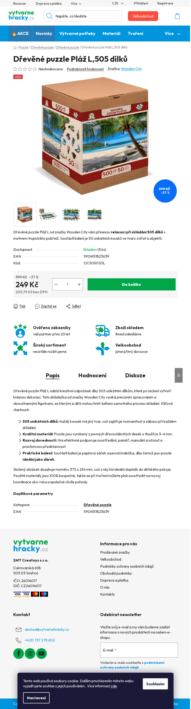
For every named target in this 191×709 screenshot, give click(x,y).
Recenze (19, 3)
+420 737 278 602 (40, 640)
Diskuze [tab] (135, 375)
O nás (104, 587)
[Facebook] (18, 653)
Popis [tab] (53, 375)
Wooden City (131, 68)
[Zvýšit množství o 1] (79, 284)
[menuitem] (20, 33)
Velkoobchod (143, 16)
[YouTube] (41, 653)
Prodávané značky (115, 552)
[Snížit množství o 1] (55, 284)
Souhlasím (155, 684)
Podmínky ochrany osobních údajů (127, 566)
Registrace (165, 3)
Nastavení (36, 697)
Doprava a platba (48, 3)
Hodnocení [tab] (92, 375)
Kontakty (107, 594)
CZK (115, 3)
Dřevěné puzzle (98, 504)
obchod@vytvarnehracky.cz (47, 629)
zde (114, 686)
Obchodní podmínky (116, 573)
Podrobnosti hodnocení (85, 69)
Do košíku (131, 284)
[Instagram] (30, 653)
